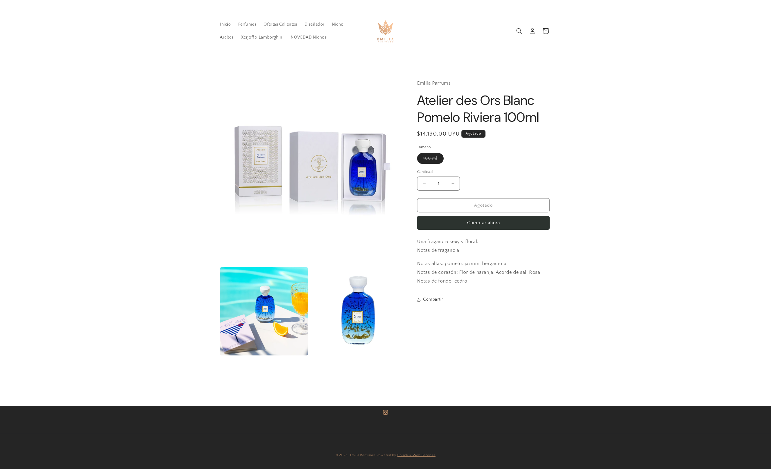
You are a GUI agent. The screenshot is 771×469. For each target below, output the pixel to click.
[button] (519, 31)
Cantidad (424, 172)
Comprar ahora (483, 222)
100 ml (433, 160)
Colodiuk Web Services (416, 455)
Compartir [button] (433, 299)
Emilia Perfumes (363, 455)
